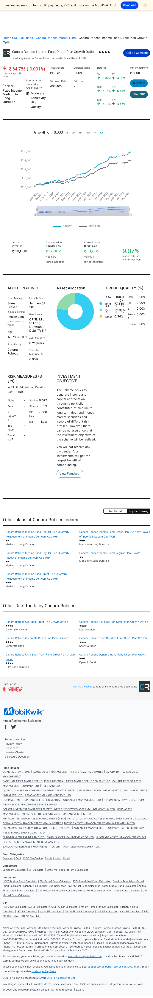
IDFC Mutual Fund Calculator (123, 890)
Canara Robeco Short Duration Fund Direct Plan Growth (113, 638)
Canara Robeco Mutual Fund (56, 38)
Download (129, 5)
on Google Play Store (44, 971)
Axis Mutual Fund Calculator (88, 890)
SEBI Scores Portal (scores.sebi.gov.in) (113, 966)
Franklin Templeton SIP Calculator (98, 906)
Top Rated (115, 511)
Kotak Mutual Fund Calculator (119, 885)
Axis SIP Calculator (130, 911)
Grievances (11, 748)
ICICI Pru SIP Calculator (64, 906)
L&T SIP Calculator (27, 911)
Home (7, 38)
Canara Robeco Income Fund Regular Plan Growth (109, 553)
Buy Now (139, 83)
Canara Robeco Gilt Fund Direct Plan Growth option (37, 621)
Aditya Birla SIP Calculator (79, 911)
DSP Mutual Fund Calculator (54, 890)
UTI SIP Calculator (31, 916)
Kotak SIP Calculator (51, 911)
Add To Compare (137, 53)
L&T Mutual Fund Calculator (84, 885)
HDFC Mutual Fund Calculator (20, 881)
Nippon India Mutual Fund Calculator (44, 885)
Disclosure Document (17, 756)
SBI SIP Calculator (38, 906)
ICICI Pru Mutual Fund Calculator (92, 881)
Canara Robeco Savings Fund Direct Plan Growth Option (113, 621)
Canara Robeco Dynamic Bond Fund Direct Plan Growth (113, 654)
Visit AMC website (82, 686)
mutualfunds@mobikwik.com (22, 721)
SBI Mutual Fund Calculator (55, 881)
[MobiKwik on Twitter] (13, 727)
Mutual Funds (23, 38)
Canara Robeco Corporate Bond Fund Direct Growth (37, 638)
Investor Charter (14, 752)
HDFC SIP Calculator (14, 906)
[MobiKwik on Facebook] (5, 727)
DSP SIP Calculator (107, 911)
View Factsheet (70, 473)
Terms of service (15, 739)
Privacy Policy (13, 743)
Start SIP (139, 94)
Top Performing (138, 511)
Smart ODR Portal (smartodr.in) (57, 977)
